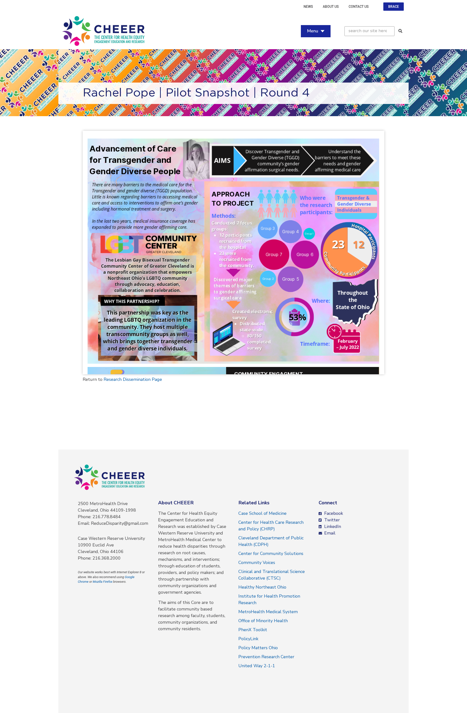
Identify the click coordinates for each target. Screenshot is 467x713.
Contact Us (359, 7)
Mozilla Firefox (102, 581)
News (308, 7)
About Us (331, 7)
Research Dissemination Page (133, 379)
